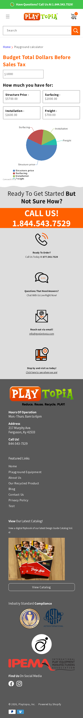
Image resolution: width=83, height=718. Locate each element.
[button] (7, 16)
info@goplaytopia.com (41, 334)
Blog (11, 489)
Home (7, 47)
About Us (14, 477)
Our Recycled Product (23, 483)
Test (11, 506)
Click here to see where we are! (41, 372)
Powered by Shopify (49, 704)
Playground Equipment (25, 472)
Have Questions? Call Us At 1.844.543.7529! (44, 4)
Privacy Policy (18, 500)
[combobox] (41, 30)
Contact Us (16, 494)
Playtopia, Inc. (26, 704)
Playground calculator (28, 47)
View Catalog (41, 587)
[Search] (75, 30)
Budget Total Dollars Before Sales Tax (36, 60)
